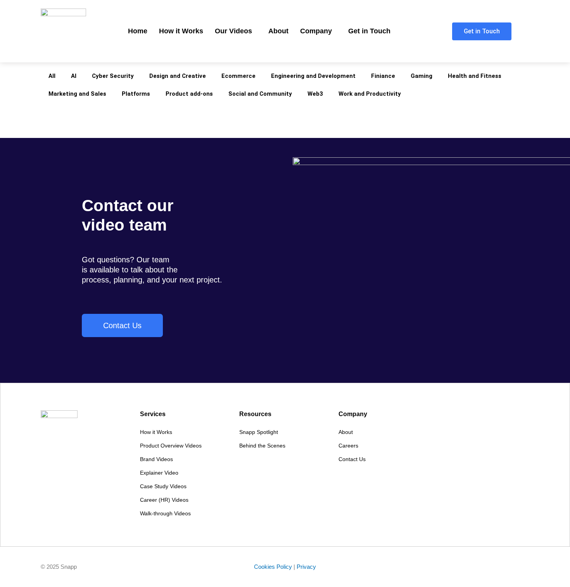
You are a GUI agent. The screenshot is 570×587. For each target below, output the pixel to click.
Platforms (136, 93)
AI (73, 75)
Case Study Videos (163, 486)
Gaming (421, 75)
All (51, 75)
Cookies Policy (273, 566)
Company (316, 31)
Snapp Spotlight (258, 432)
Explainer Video (159, 473)
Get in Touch (369, 31)
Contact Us (352, 459)
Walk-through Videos (165, 513)
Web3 (315, 93)
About (278, 31)
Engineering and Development (313, 75)
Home (137, 31)
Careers (348, 445)
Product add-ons (189, 93)
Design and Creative (177, 75)
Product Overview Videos (171, 445)
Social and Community (260, 93)
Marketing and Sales (77, 93)
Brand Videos (156, 459)
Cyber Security (113, 75)
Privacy (306, 566)
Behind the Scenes (262, 445)
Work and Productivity (370, 93)
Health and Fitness (474, 75)
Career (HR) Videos (164, 500)
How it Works (181, 31)
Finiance (383, 75)
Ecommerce (238, 75)
